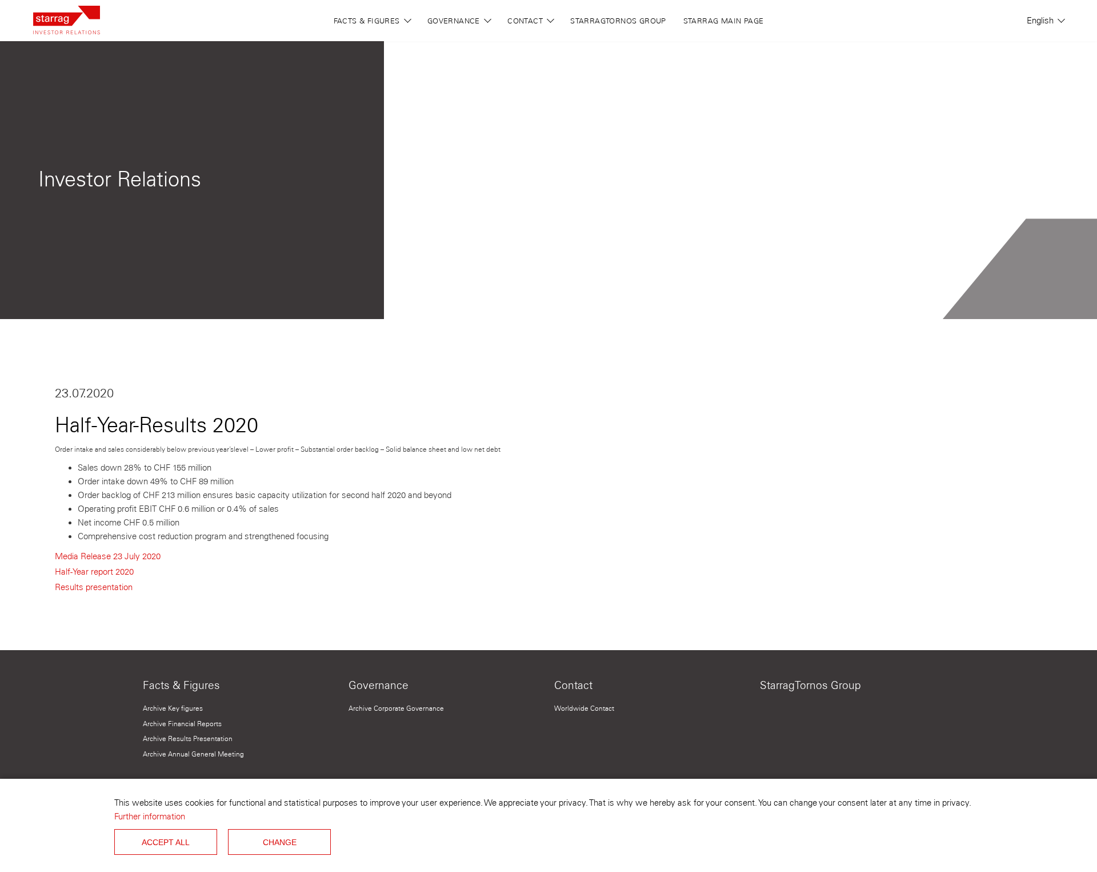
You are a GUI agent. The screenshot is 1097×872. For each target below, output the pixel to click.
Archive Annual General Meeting (193, 754)
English (1041, 20)
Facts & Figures (368, 20)
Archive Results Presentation (188, 738)
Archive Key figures (173, 708)
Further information (149, 816)
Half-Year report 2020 (94, 572)
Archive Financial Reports (182, 723)
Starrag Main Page (723, 20)
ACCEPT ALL (166, 842)
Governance (454, 20)
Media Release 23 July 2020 (108, 556)
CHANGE (280, 842)
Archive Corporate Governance (396, 708)
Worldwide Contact (584, 708)
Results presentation (94, 587)
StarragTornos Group (618, 20)
